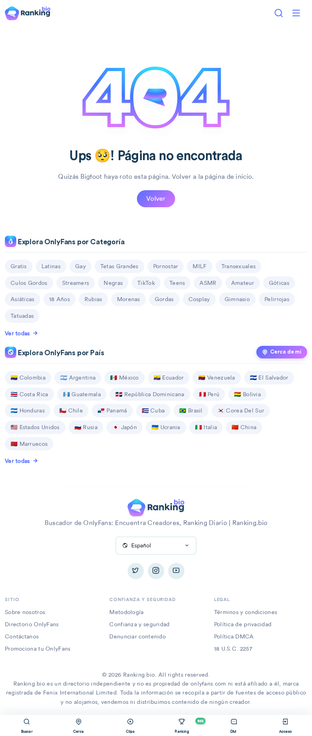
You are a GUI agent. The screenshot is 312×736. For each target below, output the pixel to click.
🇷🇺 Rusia (86, 427)
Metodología (126, 612)
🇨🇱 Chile (71, 410)
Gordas (164, 299)
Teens (177, 283)
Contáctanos (22, 636)
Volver (156, 198)
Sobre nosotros (25, 612)
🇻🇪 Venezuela (216, 377)
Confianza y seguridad (139, 624)
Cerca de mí (285, 352)
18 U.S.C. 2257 (233, 648)
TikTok (146, 283)
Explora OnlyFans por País (60, 353)
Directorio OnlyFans (32, 624)
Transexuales (238, 266)
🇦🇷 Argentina (77, 377)
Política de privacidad (243, 624)
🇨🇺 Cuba (153, 410)
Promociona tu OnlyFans (38, 648)
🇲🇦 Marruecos (29, 444)
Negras (113, 283)
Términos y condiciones (245, 612)
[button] (296, 13)
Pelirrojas (276, 299)
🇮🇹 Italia (206, 427)
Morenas (128, 299)
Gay (80, 266)
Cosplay (199, 299)
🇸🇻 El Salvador (269, 377)
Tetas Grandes (119, 266)
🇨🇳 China (244, 427)
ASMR (207, 283)
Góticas (279, 283)
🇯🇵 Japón (124, 427)
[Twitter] (136, 571)
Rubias (93, 299)
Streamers (75, 283)
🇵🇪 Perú (209, 394)
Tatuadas (22, 316)
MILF (199, 266)
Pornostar (165, 266)
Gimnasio (237, 299)
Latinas (51, 266)
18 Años (59, 299)
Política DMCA (234, 636)
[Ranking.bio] (156, 507)
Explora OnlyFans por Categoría (70, 242)
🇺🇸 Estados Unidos (35, 427)
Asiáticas (23, 299)
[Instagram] (156, 571)
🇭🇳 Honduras (28, 410)
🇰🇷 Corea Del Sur (240, 410)
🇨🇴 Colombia (28, 377)
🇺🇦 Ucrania (166, 427)
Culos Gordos (29, 283)
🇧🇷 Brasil (190, 410)
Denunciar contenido (137, 636)
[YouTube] (176, 571)
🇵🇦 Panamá (112, 410)
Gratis (19, 266)
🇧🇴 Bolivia (247, 394)
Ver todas (17, 333)
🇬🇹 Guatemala (82, 394)
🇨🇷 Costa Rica (29, 394)
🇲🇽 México (124, 377)
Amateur (242, 283)
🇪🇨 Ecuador (169, 377)
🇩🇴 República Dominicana (149, 394)
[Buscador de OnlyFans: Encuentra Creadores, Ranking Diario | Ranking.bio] (27, 12)
